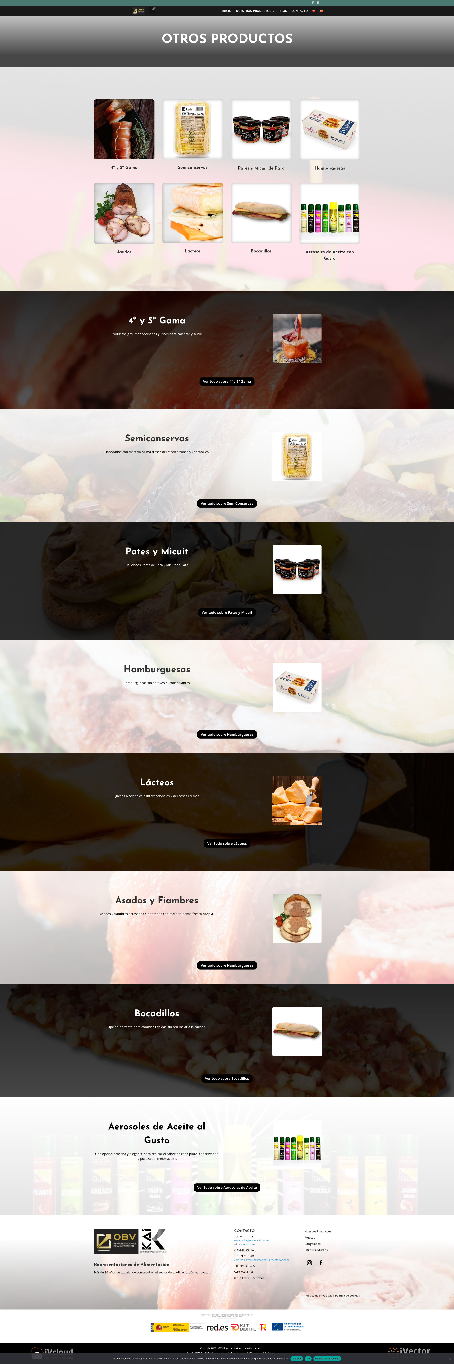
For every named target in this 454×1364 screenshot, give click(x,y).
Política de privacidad (327, 1358)
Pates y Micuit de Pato (261, 168)
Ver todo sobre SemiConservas (227, 503)
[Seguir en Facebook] (321, 1263)
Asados (124, 252)
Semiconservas (192, 168)
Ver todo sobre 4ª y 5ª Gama (227, 381)
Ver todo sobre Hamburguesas (227, 734)
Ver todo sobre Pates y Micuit (227, 612)
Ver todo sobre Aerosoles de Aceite (227, 1187)
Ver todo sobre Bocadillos (227, 1078)
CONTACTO (300, 11)
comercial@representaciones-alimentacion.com (261, 1260)
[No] (449, 1358)
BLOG (283, 11)
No (308, 1358)
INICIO (226, 11)
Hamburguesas (330, 168)
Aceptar (296, 1358)
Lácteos (193, 251)
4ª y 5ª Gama (124, 168)
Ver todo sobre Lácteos (227, 843)
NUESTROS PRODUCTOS (253, 11)
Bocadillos (261, 251)
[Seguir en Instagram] (309, 1263)
